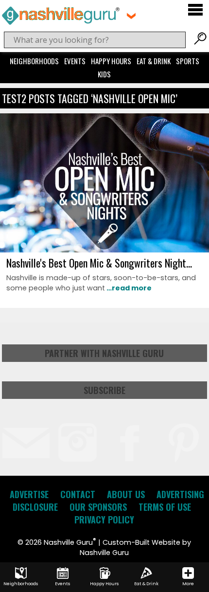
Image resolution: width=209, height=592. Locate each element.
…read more (128, 288)
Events (75, 60)
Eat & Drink (154, 60)
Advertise (29, 494)
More (188, 584)
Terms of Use (165, 507)
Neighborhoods (34, 60)
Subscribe (104, 390)
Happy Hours (111, 60)
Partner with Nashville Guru (104, 353)
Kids (104, 74)
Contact (77, 494)
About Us (126, 494)
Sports (187, 60)
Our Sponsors (98, 507)
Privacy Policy (104, 519)
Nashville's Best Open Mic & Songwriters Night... (99, 262)
